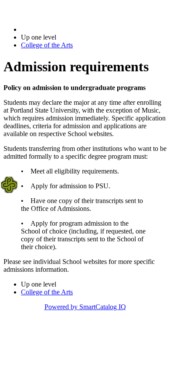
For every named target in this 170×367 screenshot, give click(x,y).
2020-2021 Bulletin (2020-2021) (66, 29)
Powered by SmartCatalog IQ (85, 306)
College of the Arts (47, 45)
